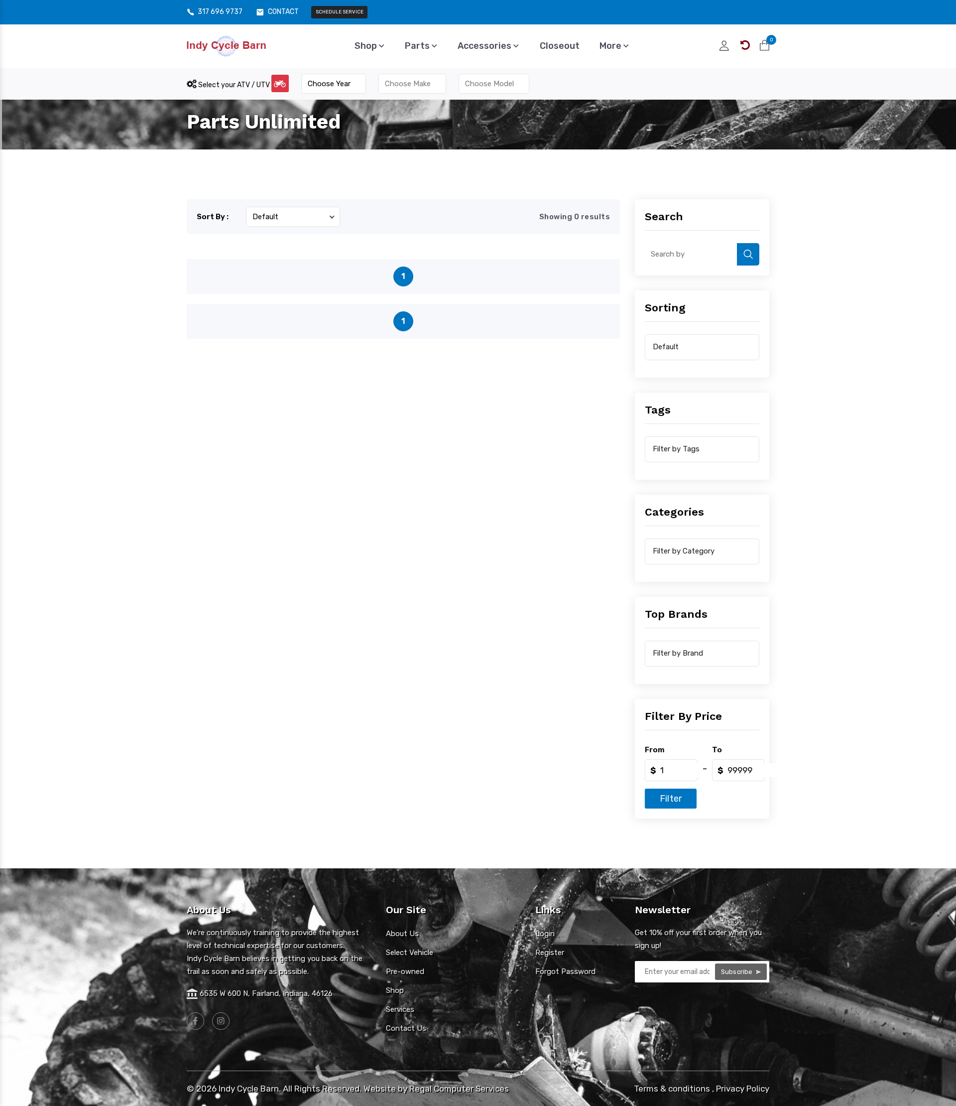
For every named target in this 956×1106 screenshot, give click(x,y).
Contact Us (406, 1028)
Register (549, 952)
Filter (671, 798)
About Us (402, 933)
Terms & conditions (672, 1089)
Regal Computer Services (459, 1089)
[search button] (748, 254)
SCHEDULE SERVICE (339, 12)
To (717, 749)
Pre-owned (405, 971)
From (655, 749)
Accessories (485, 45)
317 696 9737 (220, 11)
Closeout (560, 45)
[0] (764, 45)
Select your (233, 85)
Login (545, 933)
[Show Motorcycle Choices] (280, 83)
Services (400, 1009)
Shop (367, 45)
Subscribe (737, 971)
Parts (418, 45)
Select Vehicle (409, 952)
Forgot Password (565, 971)
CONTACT (283, 11)
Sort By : (213, 216)
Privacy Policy (742, 1089)
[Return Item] (745, 45)
